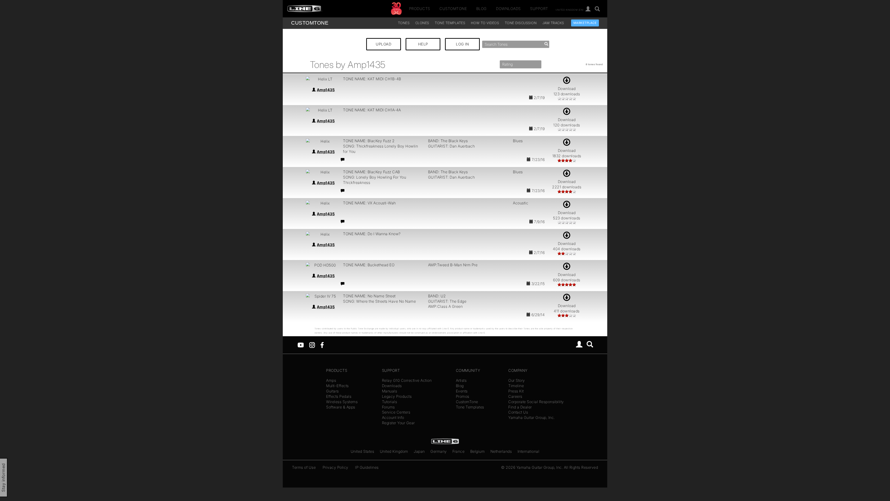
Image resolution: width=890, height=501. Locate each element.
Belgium (477, 451)
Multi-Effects (337, 385)
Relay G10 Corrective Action (407, 380)
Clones (422, 23)
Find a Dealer (520, 407)
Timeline (516, 385)
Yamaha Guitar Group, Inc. (531, 417)
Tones (404, 23)
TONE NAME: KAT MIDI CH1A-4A (372, 110)
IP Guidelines (367, 467)
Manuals (389, 391)
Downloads (508, 8)
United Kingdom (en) (570, 9)
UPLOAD (383, 44)
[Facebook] (322, 344)
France (458, 451)
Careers (515, 396)
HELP (423, 44)
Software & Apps (340, 407)
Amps (331, 380)
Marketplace (585, 23)
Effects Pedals (338, 396)
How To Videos (485, 23)
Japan (419, 451)
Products (419, 8)
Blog (481, 8)
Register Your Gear (398, 423)
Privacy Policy (335, 467)
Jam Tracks (553, 23)
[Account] (588, 9)
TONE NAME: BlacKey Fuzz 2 (369, 140)
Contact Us (518, 412)
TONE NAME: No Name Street (369, 296)
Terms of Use (304, 467)
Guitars (332, 391)
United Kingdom (394, 451)
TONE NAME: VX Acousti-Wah (369, 203)
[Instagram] (312, 344)
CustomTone (453, 8)
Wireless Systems (342, 401)
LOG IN (462, 44)
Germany (438, 451)
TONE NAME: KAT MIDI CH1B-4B (372, 79)
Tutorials (389, 401)
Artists (461, 380)
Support (539, 8)
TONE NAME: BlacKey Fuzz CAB (371, 172)
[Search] (597, 9)
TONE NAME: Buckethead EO (368, 265)
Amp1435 (326, 89)
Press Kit (516, 391)
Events (462, 391)
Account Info (393, 417)
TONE (309, 23)
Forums (388, 407)
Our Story (516, 380)
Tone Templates (450, 23)
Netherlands (501, 451)
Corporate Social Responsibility (536, 401)
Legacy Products (397, 396)
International (529, 451)
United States (362, 451)
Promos (462, 396)
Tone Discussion (521, 23)
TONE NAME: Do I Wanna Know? (372, 233)
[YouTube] (300, 344)
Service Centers (396, 412)
